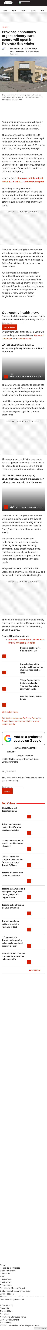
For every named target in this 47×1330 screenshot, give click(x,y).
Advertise (4, 1314)
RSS (2, 1276)
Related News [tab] (9, 636)
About (2, 1265)
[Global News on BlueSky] (18, 1262)
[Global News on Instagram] (18, 1186)
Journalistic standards (24, 748)
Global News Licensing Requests (15, 1291)
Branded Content (8, 1271)
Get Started (9, 327)
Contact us (5, 1274)
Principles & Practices (10, 1268)
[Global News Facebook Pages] (18, 1130)
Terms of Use (6, 1311)
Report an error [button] (25, 756)
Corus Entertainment (9, 1320)
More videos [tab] (22, 636)
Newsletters (5, 1279)
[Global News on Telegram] (18, 1243)
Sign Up (7, 791)
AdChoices (42, 1328)
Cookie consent (7, 1294)
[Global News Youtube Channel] (18, 1168)
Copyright (4, 1308)
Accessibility (6, 1323)
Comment (11, 752)
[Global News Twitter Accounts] (18, 1149)
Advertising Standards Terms (13, 1317)
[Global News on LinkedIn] (18, 1205)
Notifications (5, 1282)
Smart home (5, 1285)
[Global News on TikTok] (18, 1224)
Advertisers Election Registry (13, 1288)
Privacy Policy (24, 338)
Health (5, 27)
